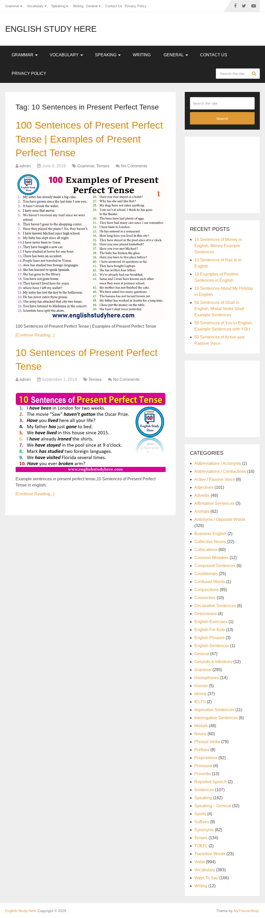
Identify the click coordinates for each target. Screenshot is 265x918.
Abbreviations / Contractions (220, 471)
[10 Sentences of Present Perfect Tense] (91, 430)
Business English (210, 533)
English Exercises (210, 621)
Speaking (58, 6)
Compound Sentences (214, 565)
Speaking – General (212, 806)
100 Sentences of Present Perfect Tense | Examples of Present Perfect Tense (89, 139)
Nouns (200, 734)
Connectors (205, 597)
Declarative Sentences (215, 605)
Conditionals (206, 573)
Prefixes (201, 750)
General (92, 6)
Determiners (205, 613)
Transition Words (209, 854)
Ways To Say (206, 878)
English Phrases (209, 637)
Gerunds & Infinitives (213, 662)
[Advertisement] (227, 174)
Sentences (204, 790)
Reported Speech (210, 782)
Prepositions (205, 758)
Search (254, 73)
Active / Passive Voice (214, 479)
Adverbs (202, 495)
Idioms (200, 694)
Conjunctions (206, 589)
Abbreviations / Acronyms (217, 463)
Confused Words (209, 581)
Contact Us (113, 6)
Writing (78, 6)
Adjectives (204, 487)
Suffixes (201, 822)
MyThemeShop (246, 911)
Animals (201, 511)
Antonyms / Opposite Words (219, 519)
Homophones (206, 678)
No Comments (134, 166)
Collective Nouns (210, 541)
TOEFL (201, 846)
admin (25, 166)
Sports (200, 814)
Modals (201, 726)
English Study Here (51, 29)
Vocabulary (35, 6)
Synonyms (204, 830)
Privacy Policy (135, 6)
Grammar (12, 6)
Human (201, 686)
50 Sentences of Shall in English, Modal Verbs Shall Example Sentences (219, 308)
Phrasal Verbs (207, 742)
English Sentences (211, 646)
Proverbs (202, 774)
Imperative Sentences (214, 710)
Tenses (102, 166)
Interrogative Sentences (216, 718)
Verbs (199, 862)
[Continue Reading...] (35, 335)
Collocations (205, 549)
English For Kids (209, 629)
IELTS (200, 702)
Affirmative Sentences (214, 503)
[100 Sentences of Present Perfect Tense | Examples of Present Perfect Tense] (91, 246)
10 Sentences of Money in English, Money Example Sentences (218, 245)
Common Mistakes (211, 557)
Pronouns (203, 766)
